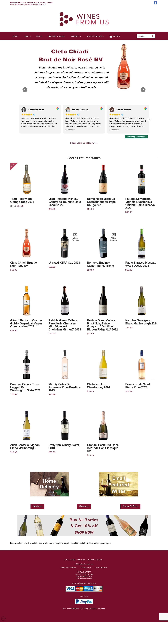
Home (67, 560)
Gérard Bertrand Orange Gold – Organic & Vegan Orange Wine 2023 (26, 323)
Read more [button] (70, 130)
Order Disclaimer (101, 567)
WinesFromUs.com (86, 564)
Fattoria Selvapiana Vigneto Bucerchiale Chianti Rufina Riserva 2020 (140, 203)
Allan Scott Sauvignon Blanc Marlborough (25, 446)
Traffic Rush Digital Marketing (93, 609)
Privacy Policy (86, 567)
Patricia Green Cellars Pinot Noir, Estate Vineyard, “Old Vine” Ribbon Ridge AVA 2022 (102, 325)
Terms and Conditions (68, 567)
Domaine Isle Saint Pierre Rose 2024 (137, 386)
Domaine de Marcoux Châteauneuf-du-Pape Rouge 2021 (101, 202)
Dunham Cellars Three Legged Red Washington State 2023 (25, 387)
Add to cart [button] (27, 191)
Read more (65, 255)
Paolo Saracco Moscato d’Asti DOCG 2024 (140, 264)
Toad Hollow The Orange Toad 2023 (22, 200)
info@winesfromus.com (84, 578)
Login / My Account (95, 560)
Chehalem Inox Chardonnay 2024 (98, 386)
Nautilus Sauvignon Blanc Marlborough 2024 (141, 322)
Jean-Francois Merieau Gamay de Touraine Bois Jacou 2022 (65, 202)
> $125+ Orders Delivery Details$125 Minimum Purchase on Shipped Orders (31, 3)
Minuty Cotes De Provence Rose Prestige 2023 (64, 387)
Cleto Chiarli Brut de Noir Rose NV (23, 264)
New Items (37, 506)
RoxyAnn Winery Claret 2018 (64, 446)
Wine (73, 560)
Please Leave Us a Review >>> (84, 143)
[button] (149, 119)
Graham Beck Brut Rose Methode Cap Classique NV (103, 448)
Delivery (81, 560)
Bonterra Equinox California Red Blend (100, 264)
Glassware (84, 506)
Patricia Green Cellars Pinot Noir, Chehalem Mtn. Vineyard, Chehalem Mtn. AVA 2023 (65, 325)
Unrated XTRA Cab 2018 (64, 262)
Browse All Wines (130, 506)
